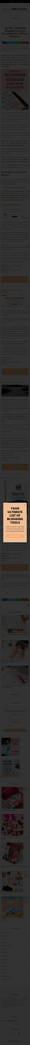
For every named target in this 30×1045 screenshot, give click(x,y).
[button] (24, 505)
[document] (15, 522)
